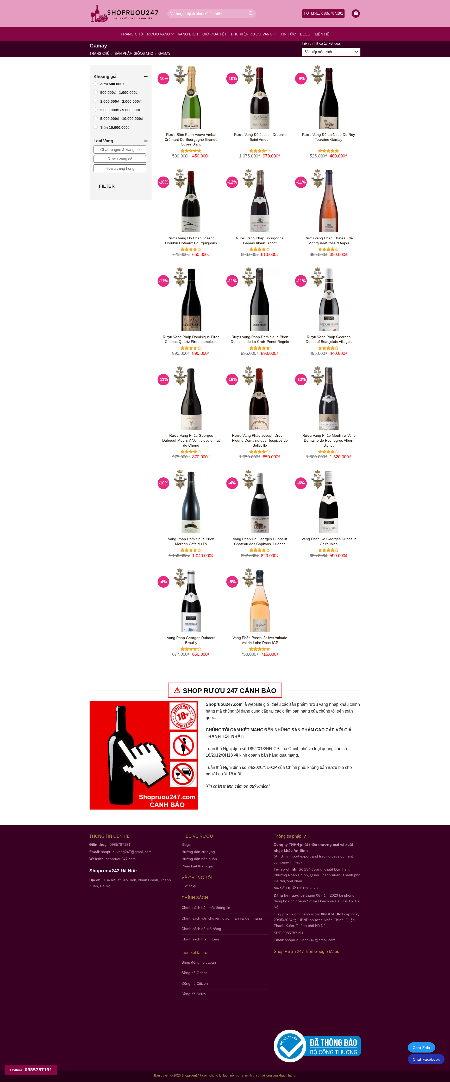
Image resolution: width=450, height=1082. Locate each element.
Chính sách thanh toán (200, 939)
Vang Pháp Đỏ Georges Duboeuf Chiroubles (329, 541)
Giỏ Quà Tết (214, 34)
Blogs (186, 844)
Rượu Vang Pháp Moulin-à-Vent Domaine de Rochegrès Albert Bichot (328, 440)
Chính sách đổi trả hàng (201, 929)
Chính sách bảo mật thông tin (206, 907)
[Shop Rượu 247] (125, 14)
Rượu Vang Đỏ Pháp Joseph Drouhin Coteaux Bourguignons (191, 240)
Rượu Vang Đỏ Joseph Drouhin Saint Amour (260, 137)
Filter (107, 186)
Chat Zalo (421, 1047)
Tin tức (288, 34)
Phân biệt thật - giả (197, 866)
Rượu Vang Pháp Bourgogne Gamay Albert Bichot (260, 240)
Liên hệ (322, 34)
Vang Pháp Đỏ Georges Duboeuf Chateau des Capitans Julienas (260, 541)
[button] (356, 13)
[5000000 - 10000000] (95, 118)
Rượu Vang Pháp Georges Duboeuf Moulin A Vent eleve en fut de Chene (191, 440)
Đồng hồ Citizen (195, 983)
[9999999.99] (95, 127)
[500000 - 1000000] (95, 92)
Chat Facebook (426, 1059)
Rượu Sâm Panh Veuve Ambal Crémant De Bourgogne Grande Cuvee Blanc (191, 139)
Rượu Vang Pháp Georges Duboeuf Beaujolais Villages (329, 339)
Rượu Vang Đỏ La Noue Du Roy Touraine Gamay (328, 137)
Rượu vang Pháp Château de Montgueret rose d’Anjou (328, 240)
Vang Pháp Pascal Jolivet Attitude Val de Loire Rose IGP (260, 640)
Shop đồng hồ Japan (199, 962)
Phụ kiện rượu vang (252, 34)
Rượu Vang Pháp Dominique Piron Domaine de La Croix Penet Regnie (260, 339)
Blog (305, 34)
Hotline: (31, 1070)
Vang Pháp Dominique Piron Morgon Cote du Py (191, 541)
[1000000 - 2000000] (95, 101)
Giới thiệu (189, 886)
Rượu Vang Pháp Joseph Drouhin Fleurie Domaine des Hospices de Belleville (260, 440)
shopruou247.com (121, 859)
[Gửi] (250, 13)
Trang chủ (132, 34)
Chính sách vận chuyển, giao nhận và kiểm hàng (222, 918)
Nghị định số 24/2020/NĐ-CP (250, 767)
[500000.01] (95, 83)
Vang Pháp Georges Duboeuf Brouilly (191, 640)
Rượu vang (158, 34)
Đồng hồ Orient (194, 973)
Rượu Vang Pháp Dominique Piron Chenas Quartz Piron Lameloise (191, 339)
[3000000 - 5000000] (95, 109)
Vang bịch (188, 34)
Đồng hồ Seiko (194, 994)
